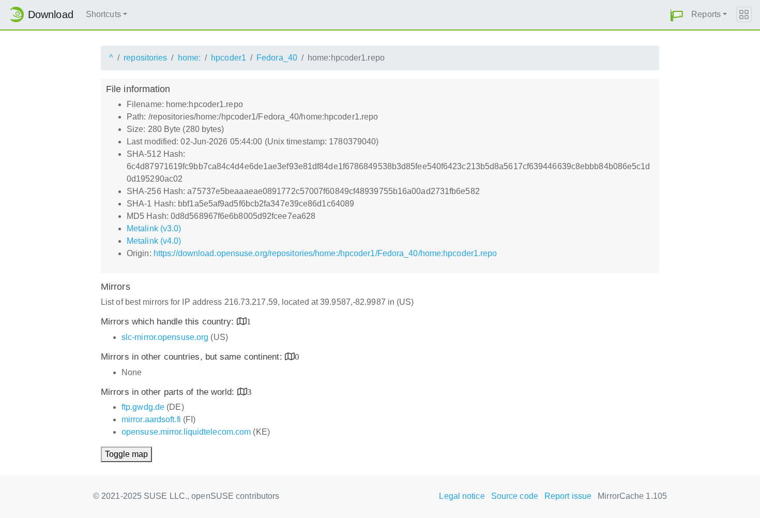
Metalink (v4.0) (154, 240)
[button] (676, 14)
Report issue (567, 496)
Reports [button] (706, 14)
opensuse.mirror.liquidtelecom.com (186, 431)
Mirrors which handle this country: (169, 322)
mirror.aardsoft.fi (151, 419)
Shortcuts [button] (103, 14)
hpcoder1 (228, 57)
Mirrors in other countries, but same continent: (193, 357)
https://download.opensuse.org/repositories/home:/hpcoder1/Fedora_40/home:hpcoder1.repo (325, 253)
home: (189, 57)
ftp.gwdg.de (142, 407)
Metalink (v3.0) (154, 228)
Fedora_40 (276, 57)
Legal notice (461, 496)
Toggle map (126, 454)
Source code (514, 496)
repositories (145, 57)
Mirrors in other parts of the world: (169, 392)
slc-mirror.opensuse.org (164, 337)
